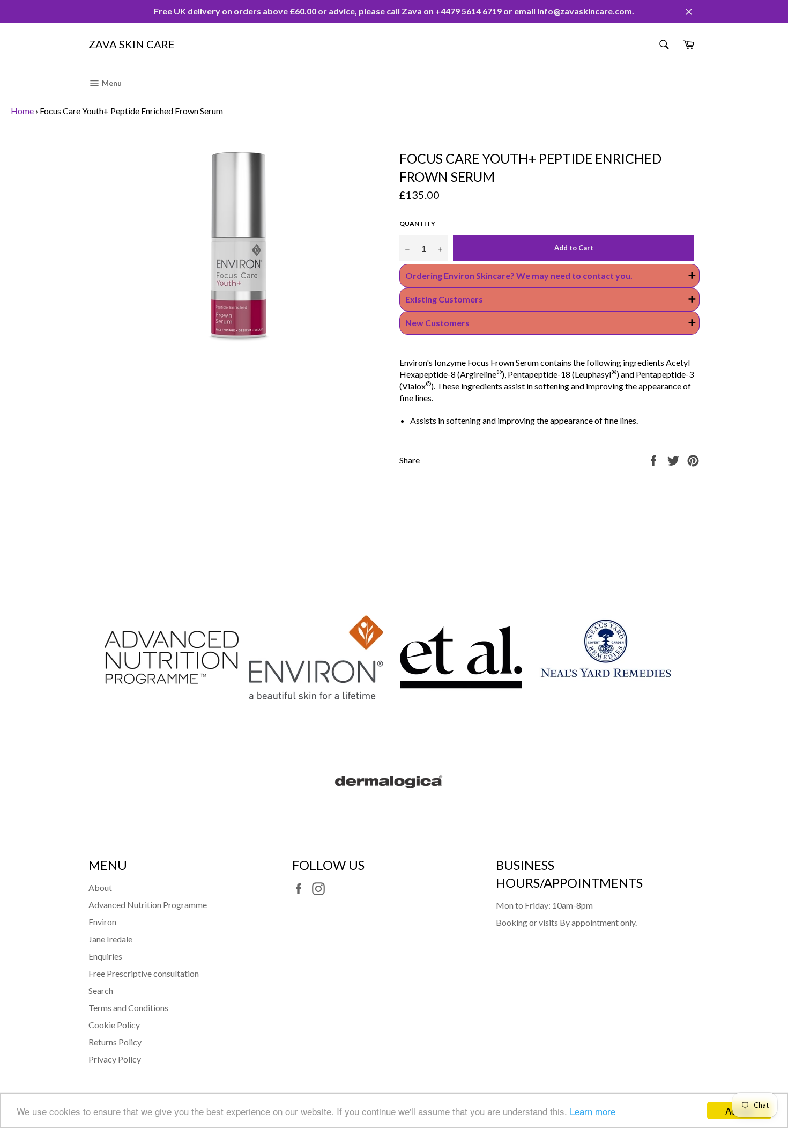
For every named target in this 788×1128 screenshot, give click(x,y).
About (100, 887)
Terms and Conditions (128, 1007)
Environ (102, 922)
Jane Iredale (110, 939)
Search (100, 990)
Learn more (592, 1111)
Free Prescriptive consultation (143, 973)
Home (22, 111)
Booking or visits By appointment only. (566, 922)
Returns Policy (115, 1042)
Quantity (417, 223)
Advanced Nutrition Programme (147, 905)
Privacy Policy (114, 1059)
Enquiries (105, 956)
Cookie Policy (114, 1025)
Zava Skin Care (131, 44)
